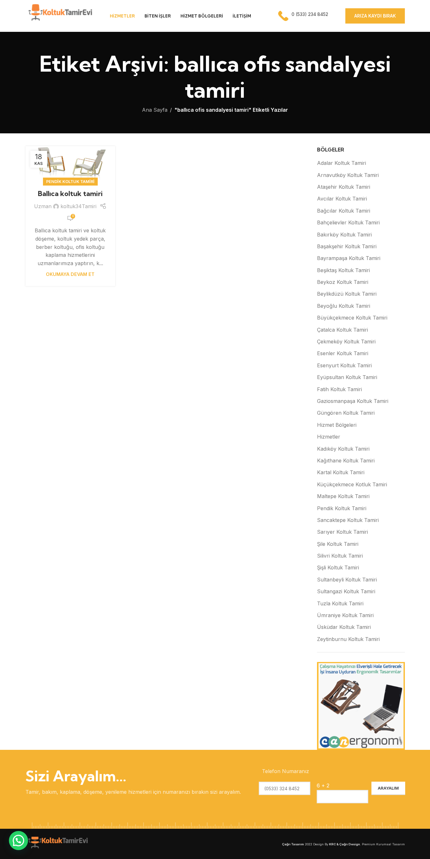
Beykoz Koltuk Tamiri (342, 282)
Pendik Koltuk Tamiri (70, 181)
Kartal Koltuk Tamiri (340, 472)
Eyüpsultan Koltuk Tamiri (347, 377)
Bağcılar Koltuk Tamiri (343, 211)
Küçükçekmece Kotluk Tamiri (352, 484)
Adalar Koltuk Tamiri (341, 163)
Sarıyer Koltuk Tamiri (342, 532)
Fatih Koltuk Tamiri (339, 389)
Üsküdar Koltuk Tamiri (344, 627)
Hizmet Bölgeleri (336, 425)
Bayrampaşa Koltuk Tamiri (348, 258)
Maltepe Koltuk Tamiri (343, 496)
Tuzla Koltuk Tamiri (340, 603)
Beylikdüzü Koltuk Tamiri (347, 294)
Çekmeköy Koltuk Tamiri (346, 341)
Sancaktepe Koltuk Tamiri (348, 520)
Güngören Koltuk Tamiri (346, 413)
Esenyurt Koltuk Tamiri (344, 365)
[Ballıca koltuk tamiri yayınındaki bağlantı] (70, 164)
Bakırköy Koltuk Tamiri (344, 234)
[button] (18, 840)
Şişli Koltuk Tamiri (338, 567)
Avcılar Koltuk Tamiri (342, 198)
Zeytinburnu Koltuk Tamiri (348, 639)
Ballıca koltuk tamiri (70, 193)
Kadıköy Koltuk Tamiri (343, 449)
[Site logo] (59, 15)
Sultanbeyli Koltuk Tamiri (347, 579)
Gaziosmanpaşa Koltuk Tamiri (352, 401)
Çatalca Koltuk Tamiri (342, 330)
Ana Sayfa (154, 110)
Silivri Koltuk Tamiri (340, 556)
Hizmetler (328, 436)
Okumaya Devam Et (70, 274)
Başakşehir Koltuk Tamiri (347, 246)
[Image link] (57, 843)
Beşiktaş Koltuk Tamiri (343, 270)
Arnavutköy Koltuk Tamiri (348, 175)
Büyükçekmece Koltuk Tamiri (352, 317)
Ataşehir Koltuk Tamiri (343, 187)
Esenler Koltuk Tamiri (342, 353)
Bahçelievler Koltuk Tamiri (348, 222)
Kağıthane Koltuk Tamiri (346, 460)
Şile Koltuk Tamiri (337, 544)
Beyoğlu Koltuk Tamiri (343, 306)
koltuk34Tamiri (78, 206)
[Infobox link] (303, 16)
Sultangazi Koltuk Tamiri (346, 591)
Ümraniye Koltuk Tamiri (345, 615)
